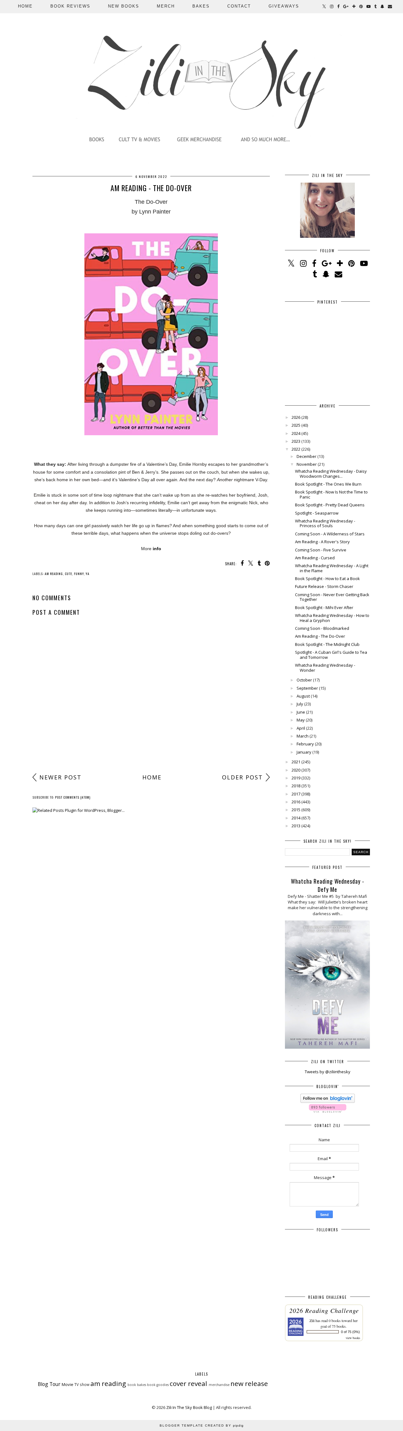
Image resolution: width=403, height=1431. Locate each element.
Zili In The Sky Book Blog (189, 1407)
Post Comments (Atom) (72, 797)
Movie (67, 1384)
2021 (296, 762)
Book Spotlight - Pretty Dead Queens (330, 505)
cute (68, 573)
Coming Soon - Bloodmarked (322, 628)
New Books (123, 6)
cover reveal (188, 1383)
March (303, 736)
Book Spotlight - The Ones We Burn (328, 484)
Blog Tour (49, 1384)
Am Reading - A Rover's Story (322, 541)
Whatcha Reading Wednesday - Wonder (325, 667)
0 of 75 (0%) (350, 1332)
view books (353, 1338)
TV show (81, 1384)
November (307, 464)
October (304, 680)
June (301, 712)
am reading (54, 573)
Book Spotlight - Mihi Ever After (324, 607)
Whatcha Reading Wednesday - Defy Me (327, 885)
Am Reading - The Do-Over (320, 636)
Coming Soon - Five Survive (320, 550)
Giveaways (284, 6)
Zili (312, 1320)
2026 (296, 417)
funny (79, 573)
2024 (296, 433)
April (301, 728)
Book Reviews (70, 6)
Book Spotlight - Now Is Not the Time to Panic (331, 494)
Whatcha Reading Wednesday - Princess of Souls (325, 523)
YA (87, 573)
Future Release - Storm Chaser (324, 586)
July (300, 704)
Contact (239, 6)
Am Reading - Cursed (315, 558)
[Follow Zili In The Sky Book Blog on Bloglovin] (327, 1101)
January (304, 752)
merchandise (219, 1385)
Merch (166, 6)
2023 (296, 441)
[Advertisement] (151, 721)
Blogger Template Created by (202, 1425)
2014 (296, 818)
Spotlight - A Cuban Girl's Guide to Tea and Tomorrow (331, 654)
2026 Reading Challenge (324, 1310)
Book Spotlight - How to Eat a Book (327, 578)
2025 (296, 425)
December (306, 456)
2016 (296, 802)
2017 (296, 794)
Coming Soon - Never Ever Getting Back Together (332, 597)
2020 (296, 770)
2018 (296, 786)
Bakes (201, 6)
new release (249, 1383)
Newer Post (60, 777)
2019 (296, 778)
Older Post (242, 777)
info (157, 548)
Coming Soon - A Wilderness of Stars (330, 534)
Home (25, 6)
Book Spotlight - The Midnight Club (327, 644)
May (301, 720)
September (307, 688)
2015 (296, 809)
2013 (296, 826)
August (303, 696)
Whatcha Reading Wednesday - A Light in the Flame (331, 568)
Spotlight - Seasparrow (316, 513)
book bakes (137, 1385)
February (305, 744)
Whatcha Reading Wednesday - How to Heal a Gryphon (332, 618)
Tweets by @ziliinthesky (327, 1072)
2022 (296, 449)
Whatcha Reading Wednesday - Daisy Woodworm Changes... (331, 473)
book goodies (158, 1385)
